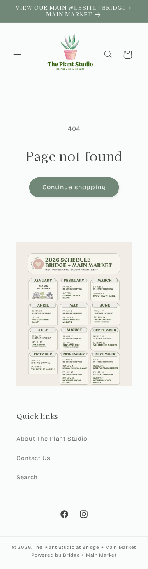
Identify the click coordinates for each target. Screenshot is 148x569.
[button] (17, 54)
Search (27, 477)
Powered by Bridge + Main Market (74, 555)
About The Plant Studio (52, 438)
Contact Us (33, 458)
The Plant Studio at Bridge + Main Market (85, 547)
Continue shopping (74, 187)
